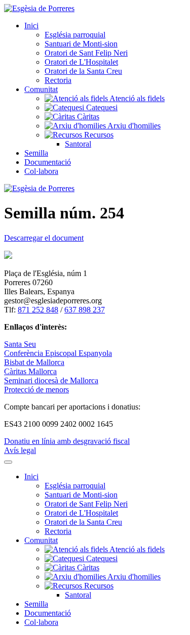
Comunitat (41, 89)
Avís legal (20, 450)
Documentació (47, 162)
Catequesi (101, 107)
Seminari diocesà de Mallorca (51, 380)
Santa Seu (20, 344)
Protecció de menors (36, 389)
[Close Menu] (8, 462)
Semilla (36, 153)
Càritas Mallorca (30, 371)
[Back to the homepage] (39, 8)
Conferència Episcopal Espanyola (58, 353)
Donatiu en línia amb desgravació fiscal (67, 441)
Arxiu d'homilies (133, 125)
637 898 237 (84, 309)
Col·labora (41, 171)
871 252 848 (38, 309)
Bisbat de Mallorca (34, 362)
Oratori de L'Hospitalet (81, 62)
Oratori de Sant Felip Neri (86, 53)
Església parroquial (75, 34)
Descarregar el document (44, 238)
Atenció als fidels (136, 98)
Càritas (87, 116)
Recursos (97, 134)
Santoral (78, 144)
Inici (31, 25)
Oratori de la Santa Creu (83, 71)
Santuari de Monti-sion (81, 43)
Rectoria (58, 80)
